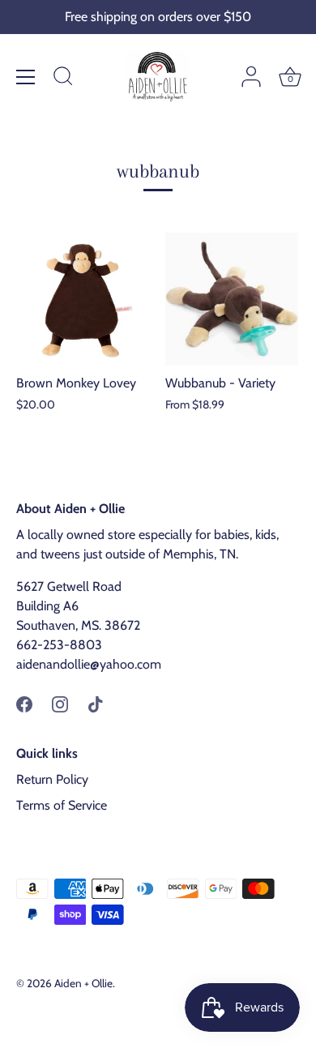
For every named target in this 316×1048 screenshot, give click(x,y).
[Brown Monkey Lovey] (82, 299)
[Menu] (26, 77)
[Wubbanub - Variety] (231, 299)
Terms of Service (61, 805)
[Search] (63, 78)
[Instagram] (60, 703)
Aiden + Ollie (83, 983)
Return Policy (52, 779)
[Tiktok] (96, 703)
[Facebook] (24, 703)
